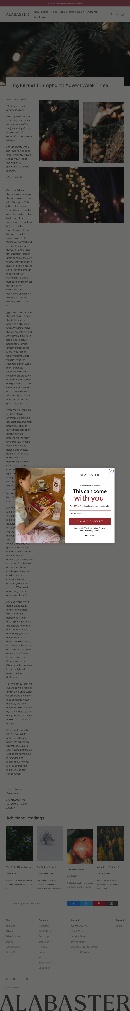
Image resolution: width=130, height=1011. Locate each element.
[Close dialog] (111, 471)
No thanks (89, 535)
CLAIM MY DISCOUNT (90, 521)
